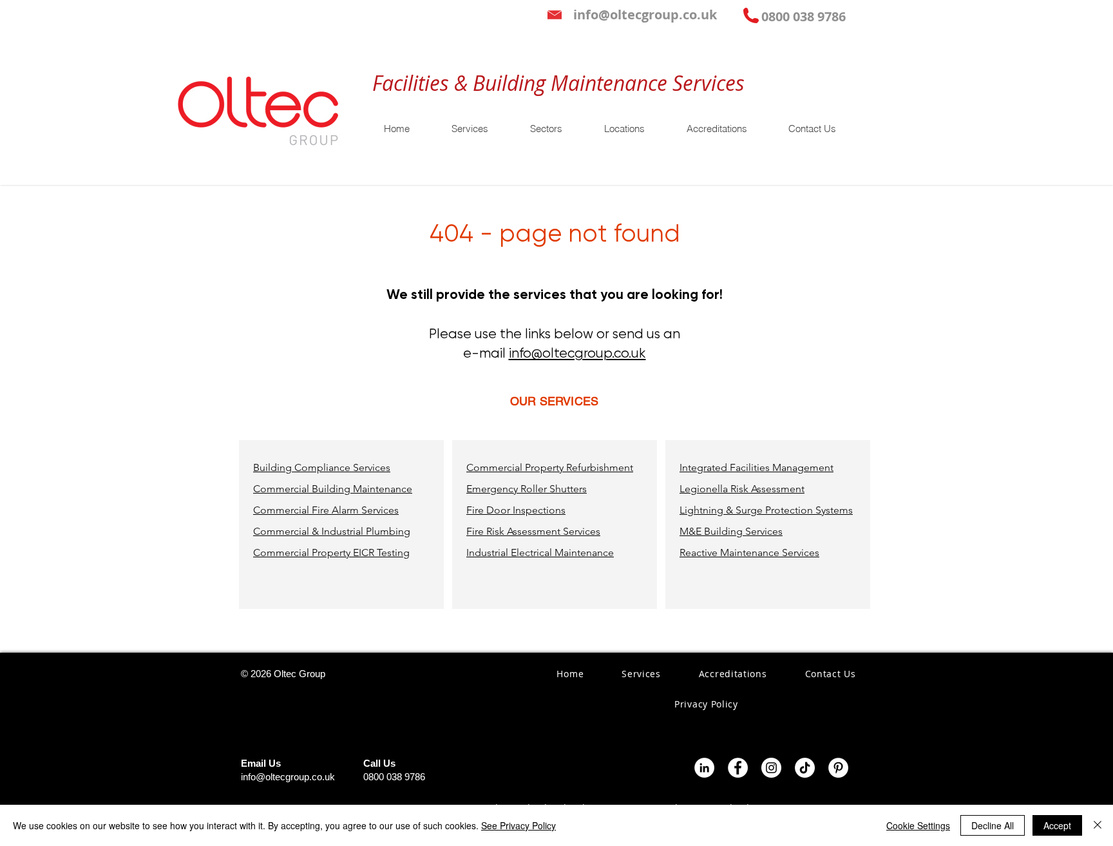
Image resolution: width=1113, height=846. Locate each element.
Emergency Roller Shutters (526, 489)
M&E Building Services (731, 531)
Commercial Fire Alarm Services (326, 510)
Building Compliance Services (321, 467)
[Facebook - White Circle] (738, 768)
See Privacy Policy (518, 825)
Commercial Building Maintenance (332, 489)
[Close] (1097, 825)
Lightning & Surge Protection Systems (766, 510)
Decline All (992, 825)
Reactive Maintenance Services (749, 552)
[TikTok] (805, 768)
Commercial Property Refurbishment (549, 467)
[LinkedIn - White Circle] (704, 768)
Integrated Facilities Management (756, 467)
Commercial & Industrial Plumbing (331, 531)
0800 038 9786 (394, 776)
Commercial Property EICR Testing (331, 552)
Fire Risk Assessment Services (533, 531)
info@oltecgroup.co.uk (577, 353)
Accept (1057, 825)
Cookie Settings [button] (918, 825)
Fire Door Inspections (516, 510)
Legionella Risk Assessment (742, 489)
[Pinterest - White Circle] (838, 768)
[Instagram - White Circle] (771, 768)
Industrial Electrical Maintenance (540, 552)
